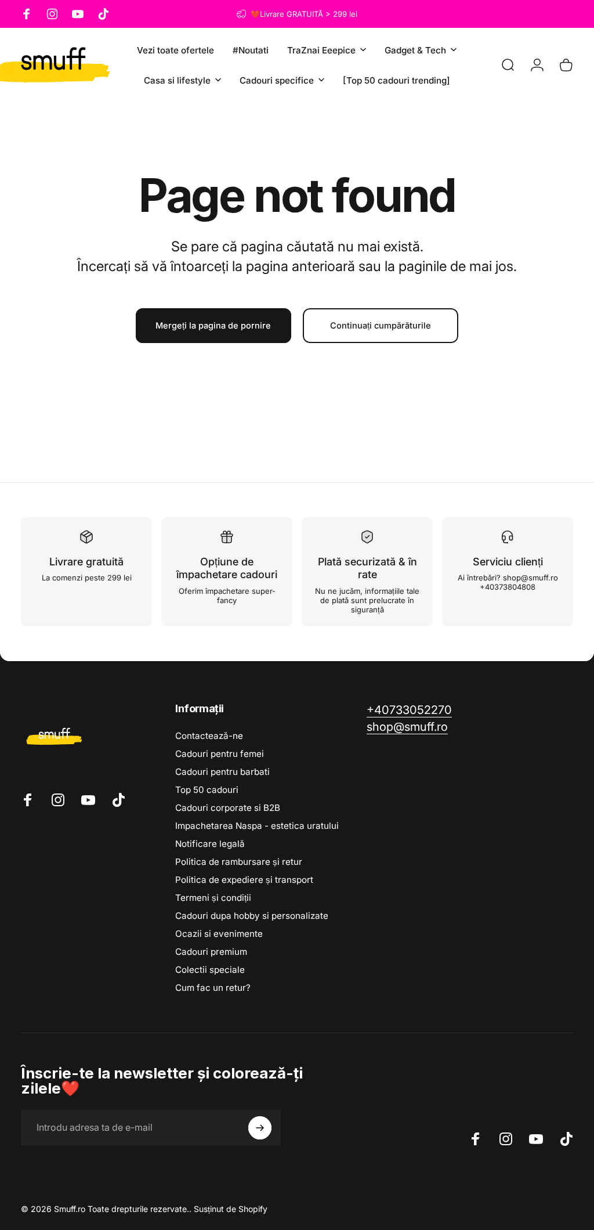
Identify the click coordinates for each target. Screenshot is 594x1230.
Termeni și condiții (213, 897)
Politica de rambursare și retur (238, 861)
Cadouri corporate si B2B (227, 807)
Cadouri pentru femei (219, 753)
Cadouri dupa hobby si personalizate (251, 915)
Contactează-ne (209, 735)
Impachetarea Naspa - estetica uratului (257, 825)
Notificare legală (210, 843)
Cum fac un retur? (213, 987)
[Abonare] (259, 1127)
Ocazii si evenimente (219, 933)
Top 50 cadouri (206, 789)
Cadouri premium (211, 951)
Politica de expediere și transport (244, 879)
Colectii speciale (210, 969)
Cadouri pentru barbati (222, 771)
